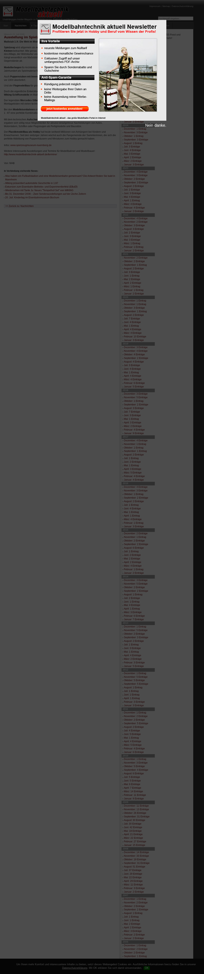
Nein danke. (155, 125)
